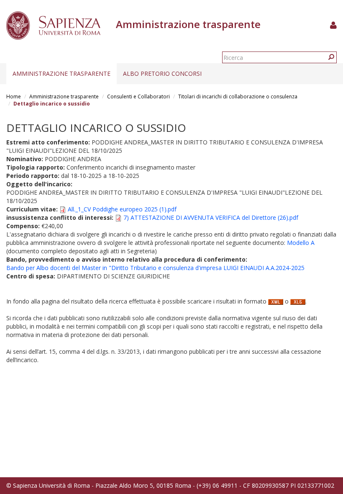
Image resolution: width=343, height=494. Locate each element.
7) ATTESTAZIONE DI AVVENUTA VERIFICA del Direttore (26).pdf (210, 217)
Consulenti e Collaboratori (138, 96)
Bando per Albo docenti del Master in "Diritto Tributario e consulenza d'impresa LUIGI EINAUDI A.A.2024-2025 (155, 268)
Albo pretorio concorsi (162, 73)
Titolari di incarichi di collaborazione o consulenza (237, 96)
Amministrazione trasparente (61, 73)
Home (13, 96)
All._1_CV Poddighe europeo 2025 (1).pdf (122, 209)
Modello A (301, 243)
